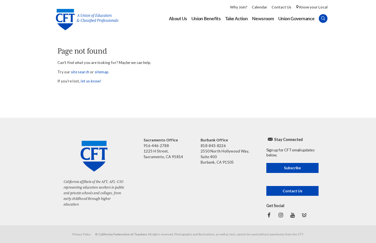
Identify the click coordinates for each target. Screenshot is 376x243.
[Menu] (331, 18)
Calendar (259, 7)
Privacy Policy (81, 234)
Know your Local (313, 7)
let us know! (91, 81)
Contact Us (281, 7)
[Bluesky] (304, 215)
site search (80, 72)
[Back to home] (85, 16)
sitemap (101, 72)
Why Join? (238, 7)
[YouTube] (292, 215)
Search (323, 18)
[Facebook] (269, 215)
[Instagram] (280, 215)
